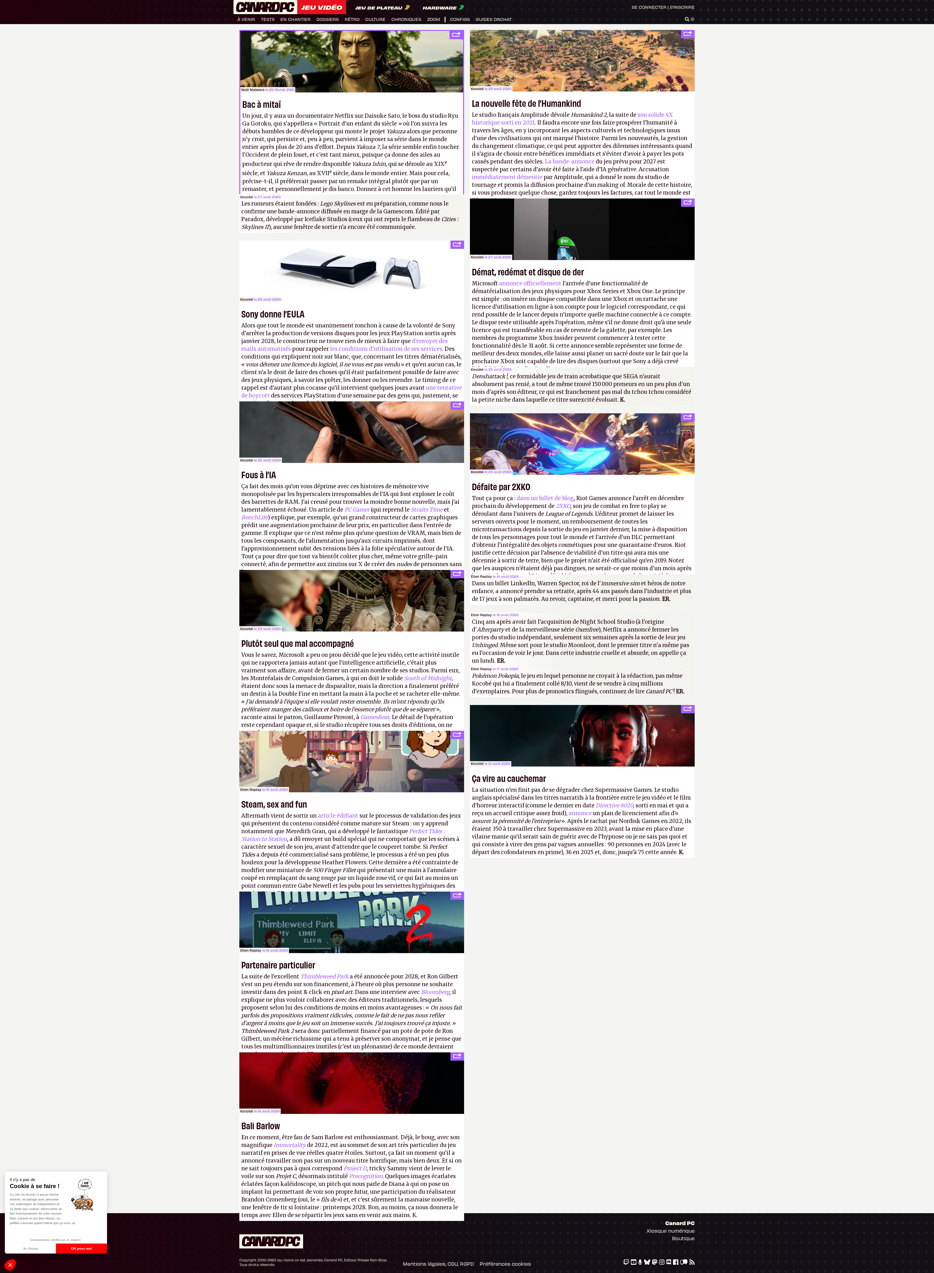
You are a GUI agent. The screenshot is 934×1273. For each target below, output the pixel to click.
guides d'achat (494, 19)
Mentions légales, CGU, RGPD (438, 1264)
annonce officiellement (530, 283)
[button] (10, 1265)
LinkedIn (523, 583)
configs (460, 19)
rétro (352, 19)
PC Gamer (357, 509)
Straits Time (427, 509)
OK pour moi (81, 1248)
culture (375, 19)
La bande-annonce (569, 161)
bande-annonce (299, 211)
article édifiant (338, 815)
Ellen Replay (481, 576)
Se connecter (649, 6)
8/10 (566, 683)
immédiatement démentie (507, 177)
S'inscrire (682, 6)
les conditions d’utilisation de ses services (386, 348)
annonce (580, 813)
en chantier (295, 19)
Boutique (683, 1238)
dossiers (327, 19)
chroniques (406, 19)
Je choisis (30, 1248)
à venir (246, 19)
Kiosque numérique (671, 1231)
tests (268, 19)
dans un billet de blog (545, 498)
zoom (433, 19)
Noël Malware (252, 90)
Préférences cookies (505, 1264)
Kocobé (477, 89)
